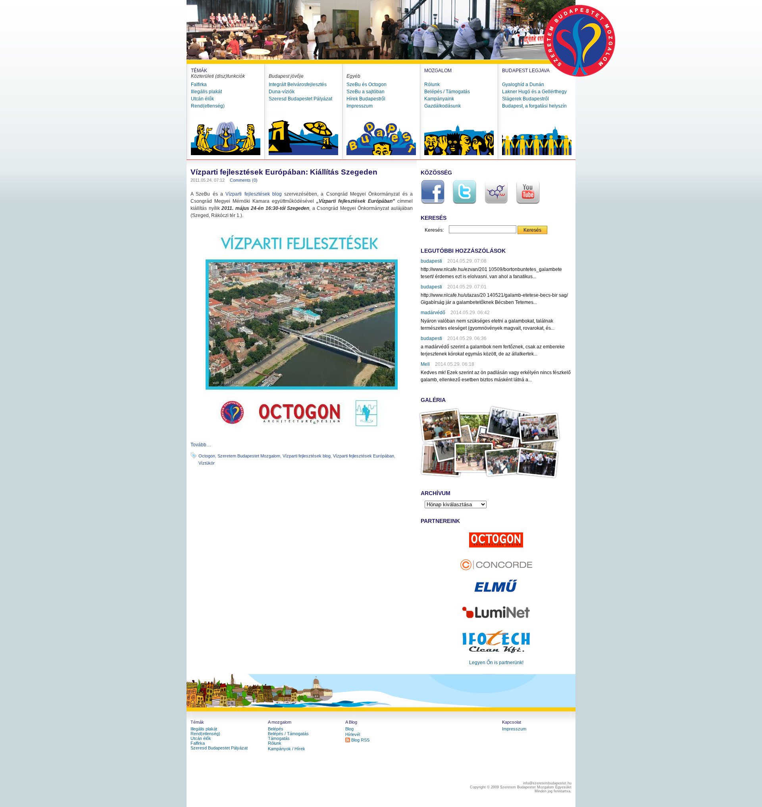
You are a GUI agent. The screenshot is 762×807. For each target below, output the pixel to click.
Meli (425, 364)
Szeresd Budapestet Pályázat (300, 99)
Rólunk (432, 84)
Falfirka (199, 84)
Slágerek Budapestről (525, 99)
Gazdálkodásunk (442, 106)
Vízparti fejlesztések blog (253, 194)
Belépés (275, 728)
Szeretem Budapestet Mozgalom (248, 455)
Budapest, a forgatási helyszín (534, 106)
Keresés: (434, 230)
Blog (349, 728)
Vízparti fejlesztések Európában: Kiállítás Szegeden (283, 172)
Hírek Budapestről (365, 99)
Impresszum (359, 106)
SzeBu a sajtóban (365, 91)
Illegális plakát (206, 91)
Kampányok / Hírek (286, 748)
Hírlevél (352, 734)
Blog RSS (360, 740)
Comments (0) (244, 180)
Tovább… (200, 445)
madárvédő (433, 312)
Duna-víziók (281, 91)
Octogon (206, 455)
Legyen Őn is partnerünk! (496, 662)
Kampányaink (439, 99)
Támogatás (279, 738)
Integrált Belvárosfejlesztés (298, 84)
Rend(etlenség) (208, 106)
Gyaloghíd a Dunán (523, 84)
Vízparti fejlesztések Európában (363, 455)
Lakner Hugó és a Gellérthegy (534, 91)
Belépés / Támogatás (447, 91)
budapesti (431, 261)
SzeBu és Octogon (366, 84)
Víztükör (206, 463)
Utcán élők (202, 99)
